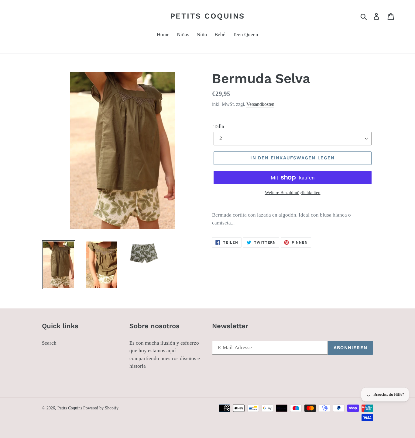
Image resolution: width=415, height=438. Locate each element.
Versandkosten (260, 104)
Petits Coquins (207, 16)
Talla (219, 126)
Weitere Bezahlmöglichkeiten (293, 192)
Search (49, 343)
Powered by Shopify (100, 408)
